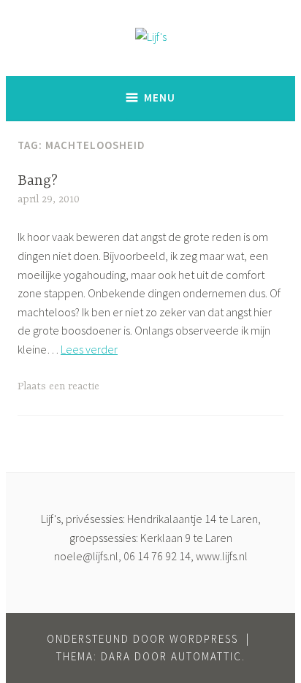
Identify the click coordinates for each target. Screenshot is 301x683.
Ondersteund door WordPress (142, 639)
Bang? (38, 180)
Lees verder (89, 349)
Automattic (206, 656)
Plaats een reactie (58, 386)
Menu (159, 97)
